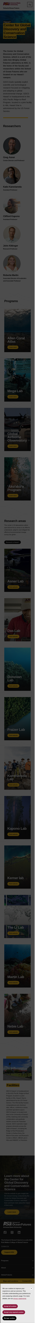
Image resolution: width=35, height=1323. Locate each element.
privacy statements (19, 1298)
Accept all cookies (10, 1306)
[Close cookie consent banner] (31, 1288)
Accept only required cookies (14, 1312)
